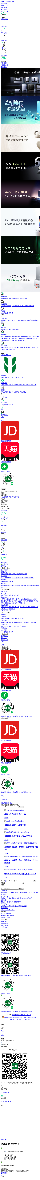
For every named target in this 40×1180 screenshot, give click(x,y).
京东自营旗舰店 (6, 913)
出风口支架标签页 (7, 803)
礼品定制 (4, 497)
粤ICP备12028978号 (30, 1017)
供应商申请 (4, 925)
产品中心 (4, 3)
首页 (2, 796)
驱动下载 (16, 497)
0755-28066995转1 (6, 1101)
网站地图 (27, 1019)
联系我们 (4, 927)
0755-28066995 (5, 1092)
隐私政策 (13, 1019)
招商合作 (4, 921)
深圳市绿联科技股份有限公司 (21, 1015)
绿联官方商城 (5, 917)
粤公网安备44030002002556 (13, 1017)
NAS (2, 417)
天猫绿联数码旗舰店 (7, 915)
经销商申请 (4, 923)
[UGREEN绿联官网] (7, 1)
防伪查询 (10, 497)
